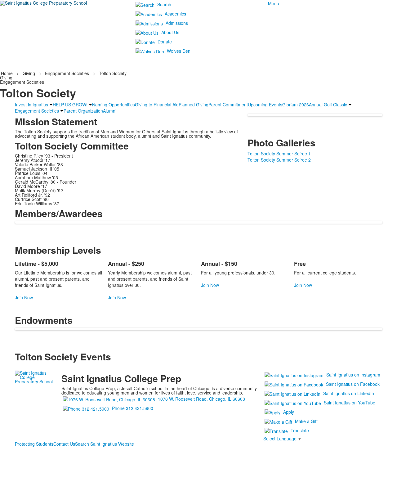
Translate (300, 430)
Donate (165, 41)
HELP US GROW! (70, 104)
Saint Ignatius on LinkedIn (348, 393)
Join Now (24, 297)
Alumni (109, 111)
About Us (170, 32)
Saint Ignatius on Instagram (353, 375)
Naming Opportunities (113, 104)
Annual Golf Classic (328, 104)
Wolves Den (178, 51)
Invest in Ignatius (31, 104)
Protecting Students (34, 444)
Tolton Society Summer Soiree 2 (279, 160)
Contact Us (64, 444)
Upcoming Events (265, 104)
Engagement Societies (67, 73)
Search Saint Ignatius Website (104, 444)
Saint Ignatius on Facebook (353, 384)
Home (7, 73)
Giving (29, 73)
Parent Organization (83, 111)
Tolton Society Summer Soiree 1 (279, 153)
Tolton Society (113, 73)
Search (164, 4)
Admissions (177, 23)
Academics (175, 14)
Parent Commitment (228, 104)
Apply (288, 412)
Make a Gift (306, 421)
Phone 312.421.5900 (132, 408)
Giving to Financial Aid (157, 104)
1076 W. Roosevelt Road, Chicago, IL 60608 (201, 399)
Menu (273, 3)
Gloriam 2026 (295, 104)
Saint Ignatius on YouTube (349, 402)
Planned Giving (193, 104)
